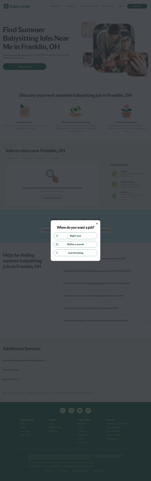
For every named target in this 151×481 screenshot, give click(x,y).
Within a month (75, 244)
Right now (75, 235)
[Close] (97, 223)
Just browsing (75, 252)
